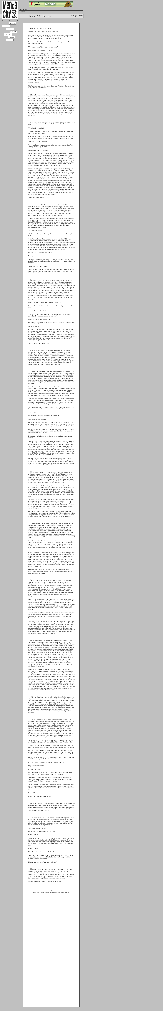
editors (8, 34)
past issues (6, 26)
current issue (12, 23)
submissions (10, 28)
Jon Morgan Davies (76, 16)
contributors (13, 31)
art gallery (9, 40)
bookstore (11, 37)
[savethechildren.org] (51, 6)
